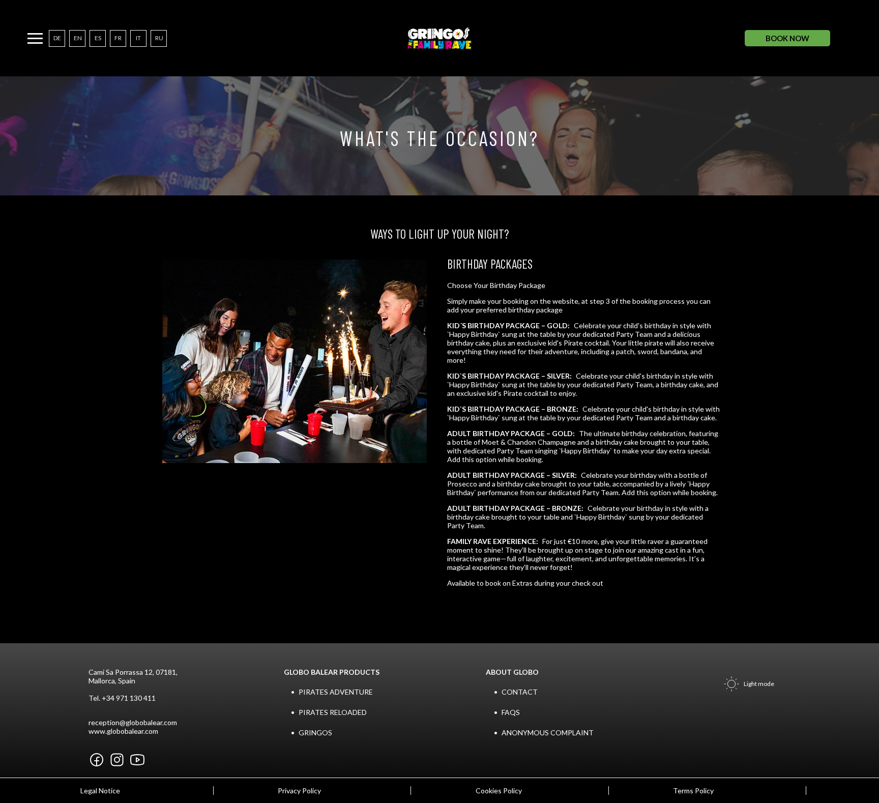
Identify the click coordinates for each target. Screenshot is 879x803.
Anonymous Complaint (548, 732)
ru (159, 38)
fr (118, 38)
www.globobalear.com (123, 731)
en (78, 38)
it (138, 38)
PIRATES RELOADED (333, 712)
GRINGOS (315, 732)
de (57, 38)
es (98, 38)
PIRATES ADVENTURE (336, 691)
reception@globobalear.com (133, 722)
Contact (520, 691)
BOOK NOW (787, 38)
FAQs (511, 712)
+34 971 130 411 (129, 698)
